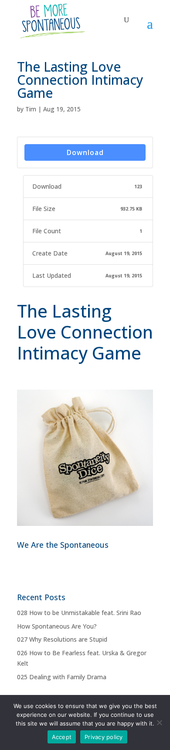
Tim (30, 109)
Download (85, 152)
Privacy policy (104, 736)
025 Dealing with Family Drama (61, 677)
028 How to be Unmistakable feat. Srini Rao (79, 612)
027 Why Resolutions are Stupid (62, 639)
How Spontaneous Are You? (57, 626)
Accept (62, 736)
